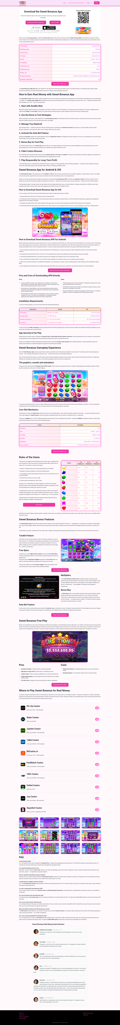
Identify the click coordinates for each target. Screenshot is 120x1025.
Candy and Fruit (96, 56)
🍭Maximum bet (24, 69)
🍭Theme (23, 56)
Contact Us (21, 1015)
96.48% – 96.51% (95, 59)
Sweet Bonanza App (88, 1013)
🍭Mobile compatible (26, 79)
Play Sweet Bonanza (60, 83)
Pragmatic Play (96, 46)
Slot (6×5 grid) (96, 52)
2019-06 (97, 49)
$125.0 (98, 69)
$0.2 (99, 66)
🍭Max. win (23, 72)
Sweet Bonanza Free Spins (76, 3)
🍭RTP (22, 59)
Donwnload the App (60, 684)
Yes (99, 79)
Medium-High (96, 62)
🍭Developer (23, 46)
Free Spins (85, 1015)
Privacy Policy (22, 1018)
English (88, 3)
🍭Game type (24, 52)
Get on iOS (55, 22)
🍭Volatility (23, 62)
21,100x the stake (95, 72)
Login (64, 3)
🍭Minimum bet (24, 66)
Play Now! (39, 504)
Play (96, 2)
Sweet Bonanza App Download (60, 270)
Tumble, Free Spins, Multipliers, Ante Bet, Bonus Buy (86, 76)
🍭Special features (25, 76)
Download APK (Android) (36, 22)
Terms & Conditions (24, 1016)
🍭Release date (24, 49)
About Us (21, 1013)
